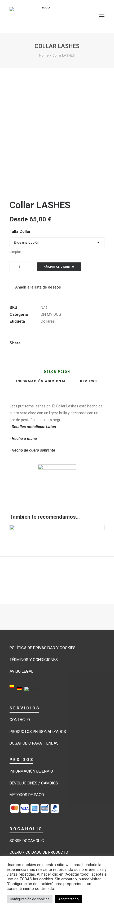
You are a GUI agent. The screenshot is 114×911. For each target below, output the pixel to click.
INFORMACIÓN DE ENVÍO (31, 771)
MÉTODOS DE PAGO (27, 794)
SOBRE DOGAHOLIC (27, 840)
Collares (48, 321)
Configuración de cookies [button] (29, 899)
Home (44, 55)
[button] (102, 16)
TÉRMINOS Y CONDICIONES (34, 659)
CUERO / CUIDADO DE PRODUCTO (39, 852)
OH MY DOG (51, 314)
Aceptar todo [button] (68, 899)
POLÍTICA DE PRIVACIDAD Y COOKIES (43, 647)
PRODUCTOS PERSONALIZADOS (38, 731)
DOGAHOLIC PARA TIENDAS (34, 743)
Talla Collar (20, 231)
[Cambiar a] (12, 689)
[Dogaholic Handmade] (44, 16)
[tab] (41, 383)
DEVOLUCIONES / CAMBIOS (34, 783)
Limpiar (15, 252)
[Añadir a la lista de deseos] (98, 530)
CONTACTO (20, 719)
